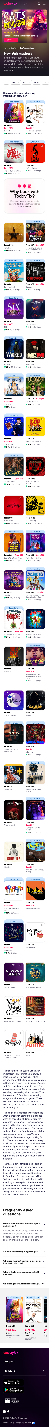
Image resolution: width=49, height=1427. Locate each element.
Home (6, 48)
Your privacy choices (23, 1423)
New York (14, 48)
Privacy (11, 1423)
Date (14, 82)
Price (25, 82)
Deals (36, 82)
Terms (5, 1423)
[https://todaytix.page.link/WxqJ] (24, 196)
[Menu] (43, 3)
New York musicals (27, 48)
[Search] (38, 3)
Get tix (9, 40)
